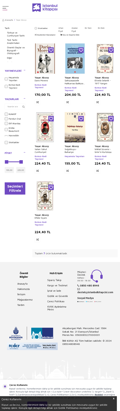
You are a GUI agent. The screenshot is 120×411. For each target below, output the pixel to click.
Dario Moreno (41, 80)
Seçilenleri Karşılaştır (46, 35)
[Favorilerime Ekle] (51, 50)
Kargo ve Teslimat (57, 285)
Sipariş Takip (54, 280)
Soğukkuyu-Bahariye (71, 150)
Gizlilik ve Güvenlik (57, 296)
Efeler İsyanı (41, 217)
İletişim (21, 294)
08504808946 (71, 344)
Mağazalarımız (25, 299)
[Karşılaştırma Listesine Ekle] (37, 102)
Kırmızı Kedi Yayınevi (14, 86)
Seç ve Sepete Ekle (70, 35)
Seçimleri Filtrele (15, 188)
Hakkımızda (23, 289)
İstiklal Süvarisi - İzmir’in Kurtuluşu (103, 150)
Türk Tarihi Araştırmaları (13, 41)
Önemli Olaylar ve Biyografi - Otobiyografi (16, 50)
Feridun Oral (15, 118)
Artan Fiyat (60, 29)
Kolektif (12, 114)
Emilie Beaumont (14, 129)
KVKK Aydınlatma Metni (56, 308)
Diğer (9, 57)
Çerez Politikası (55, 301)
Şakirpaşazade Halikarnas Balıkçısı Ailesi (74, 82)
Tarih (7, 28)
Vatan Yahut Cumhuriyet (41, 150)
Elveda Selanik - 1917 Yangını (103, 82)
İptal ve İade (54, 290)
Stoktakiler (14, 142)
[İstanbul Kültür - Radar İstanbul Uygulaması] (32, 347)
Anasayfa (9, 20)
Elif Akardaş (14, 123)
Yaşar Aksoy (42, 77)
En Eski (101, 28)
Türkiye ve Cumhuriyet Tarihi (16, 34)
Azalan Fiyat (75, 29)
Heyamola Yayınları (14, 79)
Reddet (99, 394)
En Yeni (88, 28)
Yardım (20, 304)
